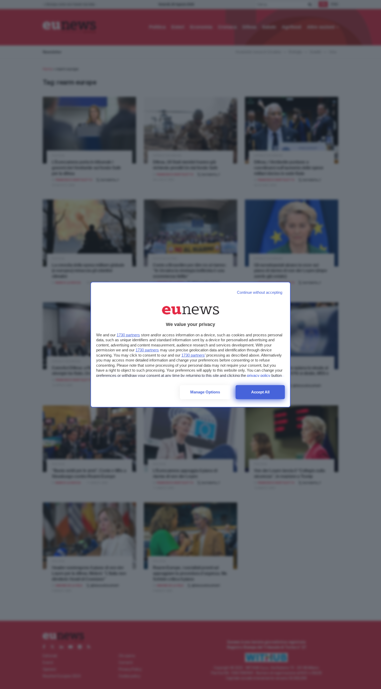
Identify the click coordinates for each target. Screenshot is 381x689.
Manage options (205, 392)
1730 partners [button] (128, 335)
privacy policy (258, 375)
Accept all (260, 392)
